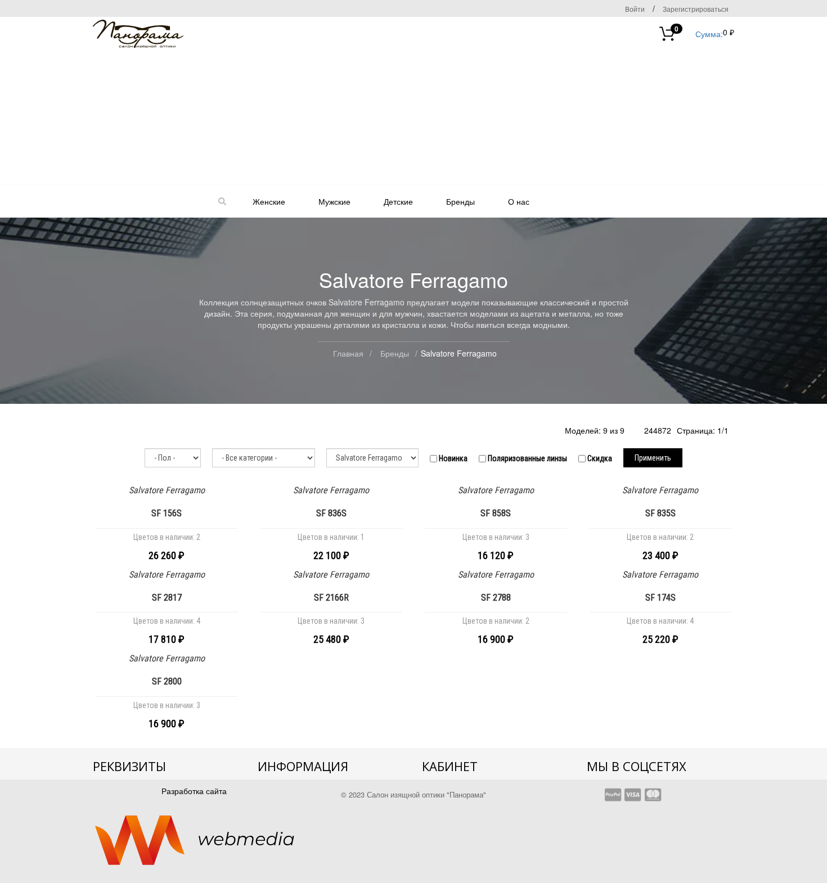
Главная (348, 353)
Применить (653, 457)
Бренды (460, 201)
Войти (635, 8)
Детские (398, 201)
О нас (518, 201)
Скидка (599, 458)
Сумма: (699, 32)
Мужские (334, 201)
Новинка (452, 458)
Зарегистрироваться (696, 8)
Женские (269, 201)
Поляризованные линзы (526, 458)
